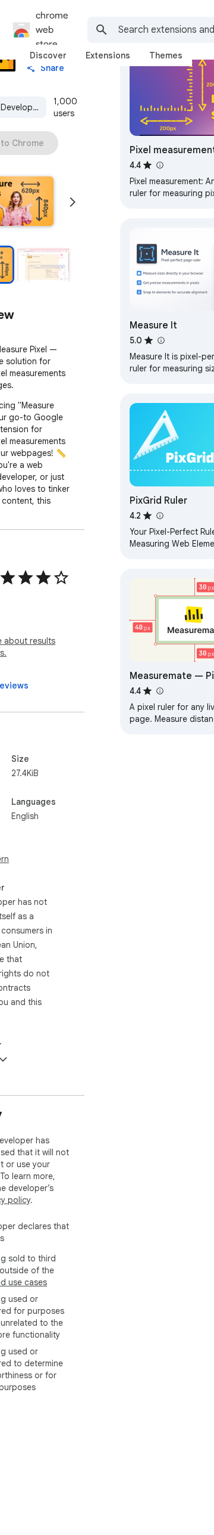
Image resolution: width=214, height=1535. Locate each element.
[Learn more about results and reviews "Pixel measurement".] (159, 165)
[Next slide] (72, 202)
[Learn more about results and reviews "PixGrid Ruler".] (159, 515)
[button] (43, 264)
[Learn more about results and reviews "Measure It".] (160, 340)
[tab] (48, 55)
